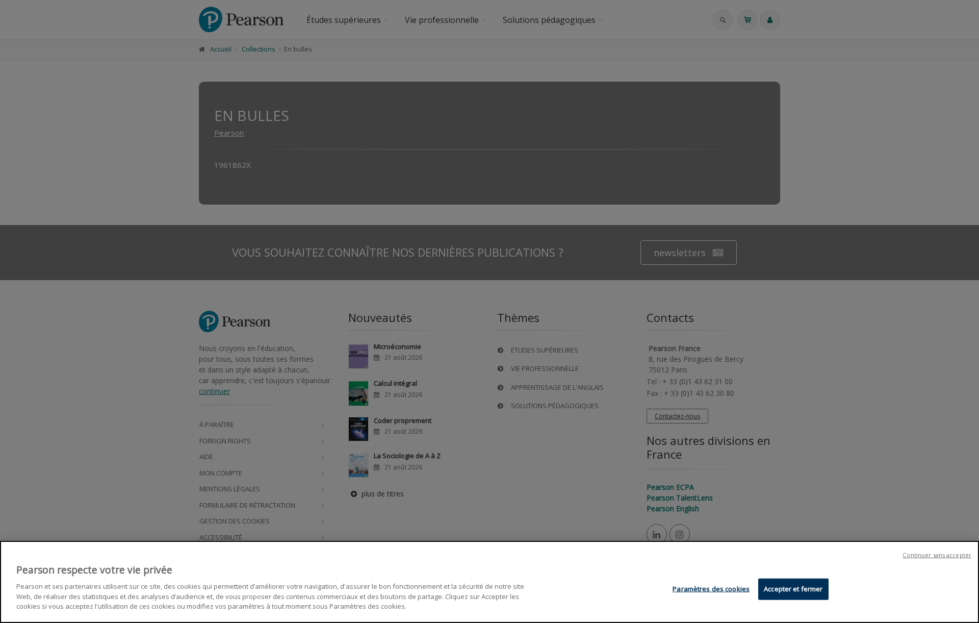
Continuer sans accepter (937, 555)
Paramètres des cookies (711, 588)
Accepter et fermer (793, 588)
